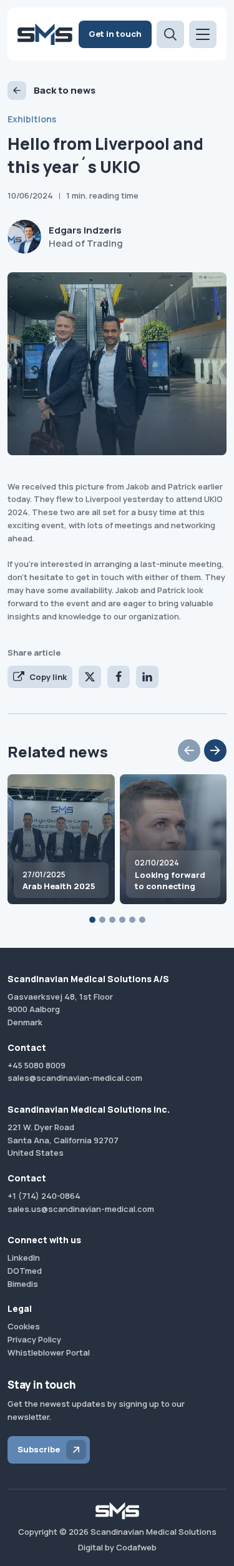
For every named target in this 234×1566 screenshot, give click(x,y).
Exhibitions (31, 119)
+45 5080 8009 (36, 1065)
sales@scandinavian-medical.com (74, 1077)
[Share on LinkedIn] (147, 677)
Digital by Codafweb (117, 1547)
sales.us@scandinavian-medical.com (80, 1208)
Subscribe (38, 1449)
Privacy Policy (34, 1339)
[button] (189, 750)
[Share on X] (90, 677)
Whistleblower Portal (48, 1352)
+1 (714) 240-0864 (43, 1195)
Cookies (23, 1326)
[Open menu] (203, 34)
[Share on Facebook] (118, 677)
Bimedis (22, 1283)
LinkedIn (23, 1257)
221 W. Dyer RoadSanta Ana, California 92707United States (63, 1140)
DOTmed (24, 1270)
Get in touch (115, 33)
